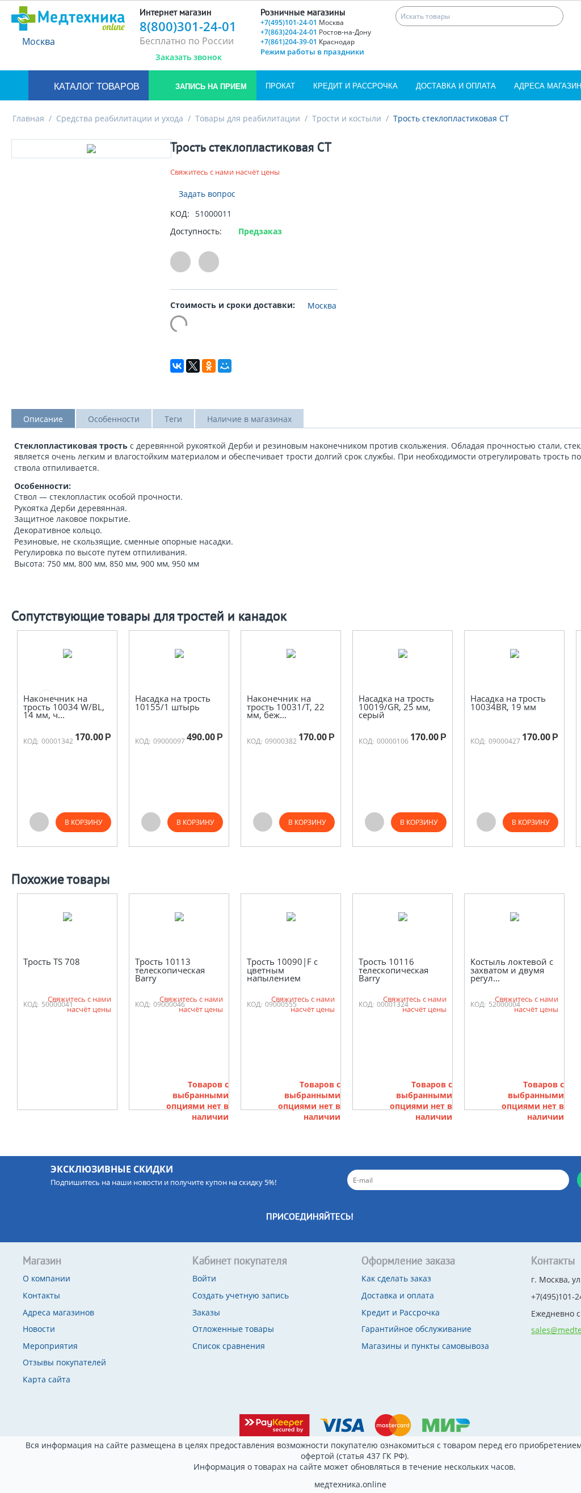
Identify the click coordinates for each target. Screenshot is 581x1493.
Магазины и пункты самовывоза (425, 1345)
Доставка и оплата (456, 86)
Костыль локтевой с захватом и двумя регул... (511, 970)
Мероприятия (50, 1345)
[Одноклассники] (209, 366)
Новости (39, 1328)
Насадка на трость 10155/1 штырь (172, 702)
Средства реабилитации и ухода (119, 118)
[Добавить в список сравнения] (209, 261)
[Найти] (553, 16)
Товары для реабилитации (247, 118)
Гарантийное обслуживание (416, 1328)
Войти (204, 1278)
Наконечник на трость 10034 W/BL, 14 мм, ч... (63, 706)
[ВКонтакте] (177, 366)
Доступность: (196, 231)
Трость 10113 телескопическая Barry (170, 970)
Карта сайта (46, 1379)
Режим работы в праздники (312, 52)
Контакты (41, 1295)
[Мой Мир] (224, 366)
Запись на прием (210, 86)
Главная (28, 118)
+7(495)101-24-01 (302, 22)
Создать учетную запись (240, 1295)
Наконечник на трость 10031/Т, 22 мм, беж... (286, 706)
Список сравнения (228, 1345)
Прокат (280, 86)
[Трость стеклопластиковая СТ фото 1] (91, 149)
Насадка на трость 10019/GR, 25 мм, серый (396, 706)
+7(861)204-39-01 (307, 42)
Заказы (206, 1312)
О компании (46, 1278)
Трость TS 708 (51, 962)
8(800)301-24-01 (188, 26)
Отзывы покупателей (64, 1362)
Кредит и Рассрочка (355, 86)
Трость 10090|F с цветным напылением (282, 970)
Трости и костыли (346, 118)
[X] (193, 366)
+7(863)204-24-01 (315, 32)
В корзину (83, 822)
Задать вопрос (205, 193)
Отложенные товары (233, 1328)
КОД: (180, 213)
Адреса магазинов (58, 1312)
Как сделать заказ (396, 1278)
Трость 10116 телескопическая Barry (393, 970)
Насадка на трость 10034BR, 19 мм (508, 702)
